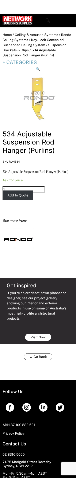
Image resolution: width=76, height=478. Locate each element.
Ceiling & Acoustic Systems (36, 35)
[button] (38, 69)
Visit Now (38, 337)
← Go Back (38, 357)
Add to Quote (17, 195)
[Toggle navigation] (48, 20)
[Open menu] (70, 20)
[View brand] (18, 239)
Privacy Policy (14, 433)
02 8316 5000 (14, 454)
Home (7, 35)
